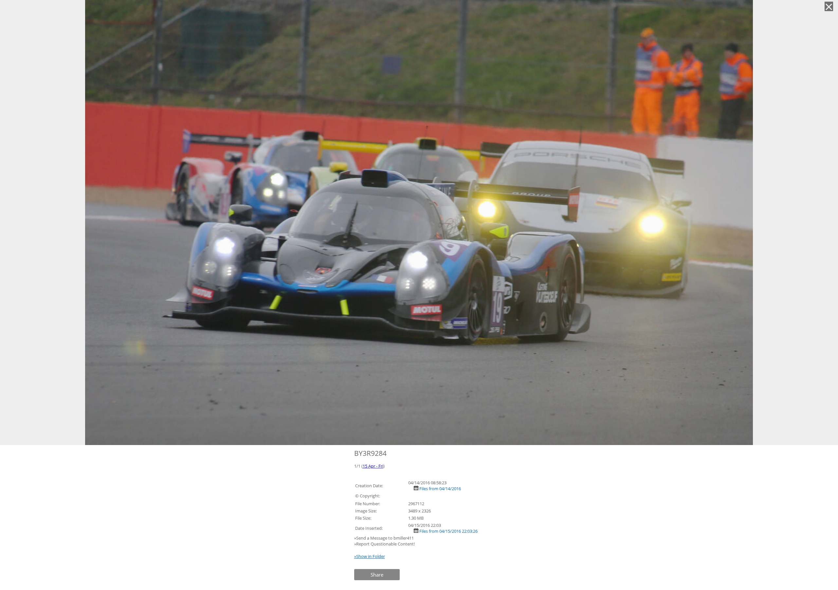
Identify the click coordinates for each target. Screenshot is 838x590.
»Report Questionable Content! (384, 544)
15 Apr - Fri (373, 466)
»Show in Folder (369, 556)
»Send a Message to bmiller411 (384, 538)
